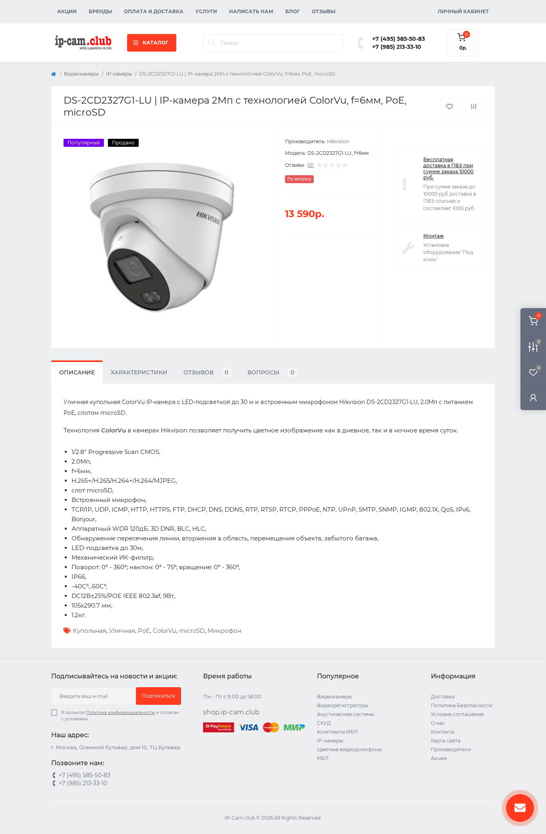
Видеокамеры (81, 74)
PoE (144, 630)
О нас (438, 723)
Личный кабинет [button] (463, 11)
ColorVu (164, 630)
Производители (451, 749)
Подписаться (158, 696)
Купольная (89, 630)
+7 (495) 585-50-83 (398, 38)
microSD (192, 630)
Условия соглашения (457, 714)
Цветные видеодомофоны (349, 749)
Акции (67, 11)
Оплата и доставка (153, 11)
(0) (310, 165)
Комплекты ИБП (337, 732)
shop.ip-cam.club (231, 712)
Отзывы (323, 11)
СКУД (324, 723)
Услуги (206, 11)
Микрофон (224, 630)
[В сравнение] (473, 106)
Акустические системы (345, 714)
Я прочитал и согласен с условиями (120, 716)
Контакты (442, 732)
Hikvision (338, 141)
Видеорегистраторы (342, 705)
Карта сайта (445, 741)
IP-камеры (119, 74)
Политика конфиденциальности (120, 712)
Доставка (442, 697)
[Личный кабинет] (533, 397)
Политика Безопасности (461, 705)
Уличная (122, 630)
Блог (292, 11)
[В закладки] (449, 107)
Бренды (100, 11)
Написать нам (251, 11)
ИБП (323, 758)
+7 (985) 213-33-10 (396, 46)
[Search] (212, 43)
